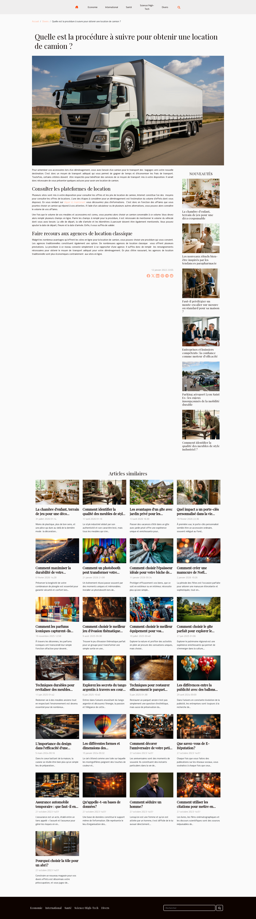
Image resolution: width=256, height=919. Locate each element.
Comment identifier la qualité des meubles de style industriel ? (201, 446)
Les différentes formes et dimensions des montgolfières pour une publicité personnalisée (101, 750)
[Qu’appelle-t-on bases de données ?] (104, 784)
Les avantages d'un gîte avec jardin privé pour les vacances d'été (151, 513)
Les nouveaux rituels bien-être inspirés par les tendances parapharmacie (199, 259)
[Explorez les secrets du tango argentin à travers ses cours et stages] (104, 667)
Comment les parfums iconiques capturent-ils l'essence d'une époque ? (54, 630)
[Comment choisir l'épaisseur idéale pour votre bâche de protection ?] (151, 550)
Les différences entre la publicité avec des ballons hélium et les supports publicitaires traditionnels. (197, 691)
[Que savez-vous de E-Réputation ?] (198, 726)
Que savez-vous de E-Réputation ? (193, 745)
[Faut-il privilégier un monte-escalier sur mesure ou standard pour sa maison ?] (201, 283)
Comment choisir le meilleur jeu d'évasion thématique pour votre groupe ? (104, 630)
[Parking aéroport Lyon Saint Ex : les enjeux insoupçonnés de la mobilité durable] (201, 376)
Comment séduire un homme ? (145, 804)
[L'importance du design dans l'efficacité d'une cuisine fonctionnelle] (57, 726)
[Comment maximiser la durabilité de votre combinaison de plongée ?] (57, 550)
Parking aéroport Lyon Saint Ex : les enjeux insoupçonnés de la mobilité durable (201, 399)
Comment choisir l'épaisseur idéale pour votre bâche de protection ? (151, 572)
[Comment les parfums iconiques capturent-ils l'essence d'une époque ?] (57, 609)
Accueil (35, 21)
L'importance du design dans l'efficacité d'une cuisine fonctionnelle (53, 748)
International (111, 7)
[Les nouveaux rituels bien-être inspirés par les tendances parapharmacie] (201, 238)
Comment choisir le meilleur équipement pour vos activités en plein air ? (151, 630)
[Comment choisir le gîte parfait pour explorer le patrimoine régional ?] (198, 609)
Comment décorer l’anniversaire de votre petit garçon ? (150, 747)
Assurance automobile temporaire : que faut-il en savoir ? (56, 806)
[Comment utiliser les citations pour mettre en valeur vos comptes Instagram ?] (198, 784)
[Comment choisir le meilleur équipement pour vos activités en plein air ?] (151, 609)
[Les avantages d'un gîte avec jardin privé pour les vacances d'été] (151, 492)
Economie (92, 7)
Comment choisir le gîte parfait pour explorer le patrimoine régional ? (195, 630)
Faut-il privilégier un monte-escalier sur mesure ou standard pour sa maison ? (200, 306)
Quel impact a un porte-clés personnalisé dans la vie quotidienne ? (198, 513)
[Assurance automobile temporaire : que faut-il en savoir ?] (57, 784)
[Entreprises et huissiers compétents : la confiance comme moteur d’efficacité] (201, 331)
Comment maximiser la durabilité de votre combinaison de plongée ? (55, 572)
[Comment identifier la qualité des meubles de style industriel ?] (201, 424)
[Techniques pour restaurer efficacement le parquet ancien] (151, 667)
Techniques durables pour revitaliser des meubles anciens (55, 689)
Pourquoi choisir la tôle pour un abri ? (57, 862)
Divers (165, 7)
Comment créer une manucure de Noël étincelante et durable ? (194, 572)
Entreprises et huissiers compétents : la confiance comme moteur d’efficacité (200, 353)
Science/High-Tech (147, 7)
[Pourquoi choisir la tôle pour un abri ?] (57, 843)
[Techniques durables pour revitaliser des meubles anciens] (57, 667)
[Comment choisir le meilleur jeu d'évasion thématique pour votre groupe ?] (104, 609)
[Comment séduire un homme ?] (151, 784)
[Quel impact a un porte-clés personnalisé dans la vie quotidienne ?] (198, 492)
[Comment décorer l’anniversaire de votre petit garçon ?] (151, 726)
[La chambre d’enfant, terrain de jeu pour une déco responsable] (201, 193)
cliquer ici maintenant (74, 202)
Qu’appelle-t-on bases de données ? (101, 804)
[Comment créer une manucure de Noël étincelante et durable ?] (198, 550)
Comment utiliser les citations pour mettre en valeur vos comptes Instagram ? (195, 809)
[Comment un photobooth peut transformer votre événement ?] (104, 550)
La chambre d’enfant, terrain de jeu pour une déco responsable (197, 214)
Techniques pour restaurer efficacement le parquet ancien (150, 689)
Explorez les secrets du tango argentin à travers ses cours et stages (104, 689)
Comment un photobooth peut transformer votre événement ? (101, 572)
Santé (129, 7)
